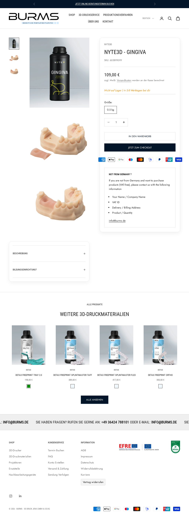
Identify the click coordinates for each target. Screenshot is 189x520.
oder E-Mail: (124, 422)
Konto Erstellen (56, 462)
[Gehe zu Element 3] (14, 71)
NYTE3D (108, 44)
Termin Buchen (56, 450)
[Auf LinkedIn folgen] (20, 496)
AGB (83, 450)
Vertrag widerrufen (93, 482)
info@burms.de (117, 220)
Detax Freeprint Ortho (160, 375)
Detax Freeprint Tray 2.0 (29, 375)
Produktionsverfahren (118, 15)
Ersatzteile (14, 468)
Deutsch (146, 18)
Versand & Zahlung (58, 468)
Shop (72, 15)
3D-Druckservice (89, 15)
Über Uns (93, 21)
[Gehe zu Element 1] (14, 44)
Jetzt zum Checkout (140, 147)
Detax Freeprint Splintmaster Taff (72, 375)
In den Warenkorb (140, 136)
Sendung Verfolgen (58, 474)
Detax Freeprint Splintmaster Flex (116, 375)
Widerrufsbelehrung (92, 468)
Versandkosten (124, 80)
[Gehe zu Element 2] (14, 58)
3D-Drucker (15, 450)
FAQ (50, 456)
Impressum (87, 456)
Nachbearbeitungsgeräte (22, 474)
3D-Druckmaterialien (20, 456)
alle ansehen (94, 399)
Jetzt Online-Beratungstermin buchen (94, 4)
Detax (28, 370)
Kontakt (108, 21)
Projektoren (15, 462)
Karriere (85, 474)
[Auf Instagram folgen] (11, 496)
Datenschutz (87, 462)
